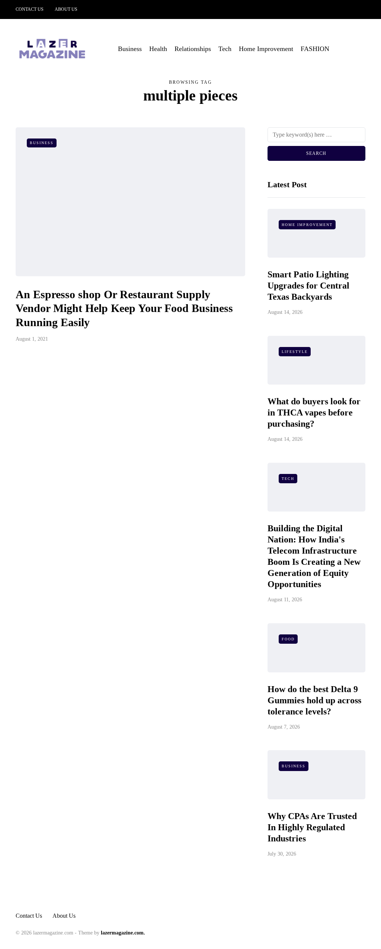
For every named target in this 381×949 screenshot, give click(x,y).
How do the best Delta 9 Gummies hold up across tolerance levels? (314, 700)
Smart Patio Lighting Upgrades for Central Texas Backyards (308, 286)
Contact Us (30, 9)
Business (130, 48)
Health (158, 48)
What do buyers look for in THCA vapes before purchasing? (314, 413)
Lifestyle (295, 352)
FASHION (315, 48)
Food (288, 639)
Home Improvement (266, 48)
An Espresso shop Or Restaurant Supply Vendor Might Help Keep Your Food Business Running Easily (124, 308)
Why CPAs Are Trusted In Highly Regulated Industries (312, 827)
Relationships (193, 48)
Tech (224, 48)
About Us (66, 9)
